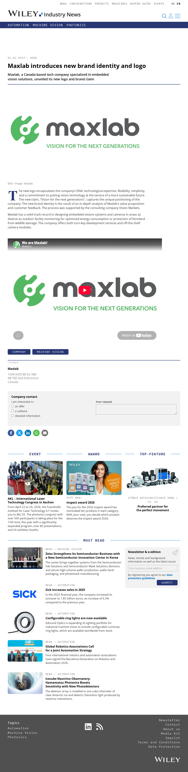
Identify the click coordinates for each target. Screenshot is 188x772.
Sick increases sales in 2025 (65, 590)
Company (19, 352)
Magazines (119, 3)
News (63, 3)
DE (173, 3)
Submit (167, 582)
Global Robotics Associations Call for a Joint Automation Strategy (70, 648)
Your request (104, 401)
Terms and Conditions (159, 742)
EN (178, 3)
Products (102, 3)
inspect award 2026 (80, 502)
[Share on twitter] (19, 433)
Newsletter (169, 720)
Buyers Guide (140, 3)
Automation (18, 25)
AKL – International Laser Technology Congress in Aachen (31, 500)
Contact (172, 724)
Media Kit (170, 733)
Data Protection (164, 746)
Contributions (81, 3)
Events (159, 3)
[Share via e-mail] (44, 433)
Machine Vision (48, 25)
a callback (21, 411)
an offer (20, 406)
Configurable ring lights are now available (76, 618)
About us (171, 729)
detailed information (27, 416)
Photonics (76, 25)
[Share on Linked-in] (28, 433)
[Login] (171, 16)
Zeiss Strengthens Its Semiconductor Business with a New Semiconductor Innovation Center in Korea (83, 556)
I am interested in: (22, 401)
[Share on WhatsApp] (36, 433)
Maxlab (13, 369)
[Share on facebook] (11, 433)
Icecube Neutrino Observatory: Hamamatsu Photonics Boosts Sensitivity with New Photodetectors (72, 682)
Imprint (172, 738)
